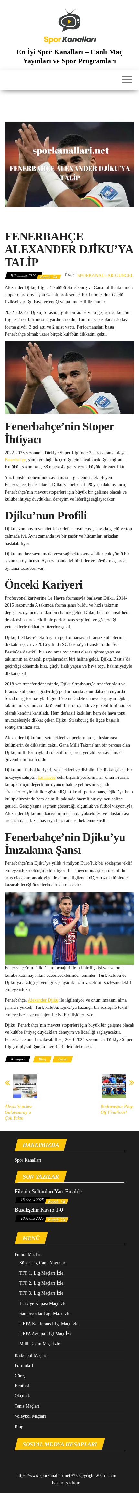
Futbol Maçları (28, 1254)
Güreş (20, 1375)
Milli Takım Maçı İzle (39, 1344)
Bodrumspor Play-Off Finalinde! (117, 1109)
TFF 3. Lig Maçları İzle (41, 1293)
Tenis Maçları (27, 1406)
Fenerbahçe (15, 459)
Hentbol (22, 1385)
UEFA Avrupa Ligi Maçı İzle (45, 1333)
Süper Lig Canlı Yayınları (43, 1262)
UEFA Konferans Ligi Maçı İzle (48, 1323)
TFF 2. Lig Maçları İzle (41, 1283)
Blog (42, 1059)
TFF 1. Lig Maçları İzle (41, 1273)
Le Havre (46, 777)
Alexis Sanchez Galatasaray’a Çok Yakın (18, 1112)
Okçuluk (22, 1396)
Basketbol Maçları (31, 1355)
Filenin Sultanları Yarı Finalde (48, 1191)
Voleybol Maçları (30, 1416)
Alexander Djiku (43, 1000)
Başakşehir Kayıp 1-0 (39, 1209)
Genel (62, 1059)
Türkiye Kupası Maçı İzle (42, 1303)
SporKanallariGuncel (105, 275)
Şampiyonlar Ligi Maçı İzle (44, 1313)
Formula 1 (24, 1365)
